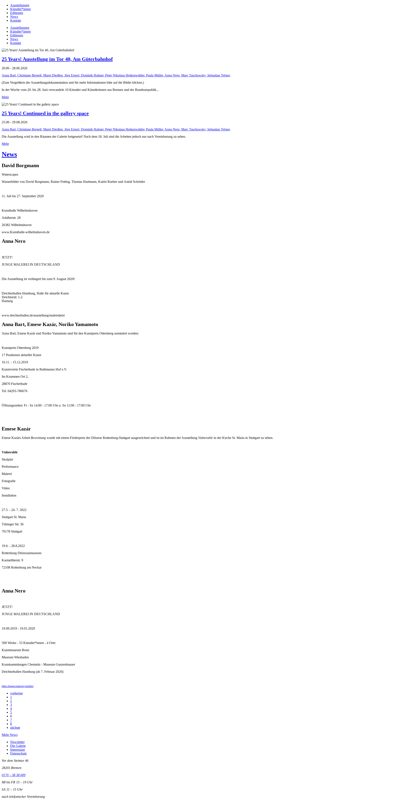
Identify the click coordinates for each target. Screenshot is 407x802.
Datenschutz (18, 753)
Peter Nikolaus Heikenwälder (124, 75)
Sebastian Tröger (218, 75)
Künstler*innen (20, 9)
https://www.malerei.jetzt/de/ (17, 686)
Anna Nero (172, 75)
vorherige (16, 693)
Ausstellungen (19, 5)
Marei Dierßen (52, 75)
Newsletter (17, 742)
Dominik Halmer (91, 75)
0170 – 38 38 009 (13, 775)
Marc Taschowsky (193, 75)
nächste (15, 727)
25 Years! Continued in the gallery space (45, 113)
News (14, 16)
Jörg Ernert (71, 75)
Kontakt (15, 20)
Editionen (16, 13)
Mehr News (10, 735)
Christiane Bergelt (29, 75)
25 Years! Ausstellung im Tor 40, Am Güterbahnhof (57, 59)
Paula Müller (154, 75)
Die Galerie (18, 746)
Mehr (5, 97)
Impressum (17, 749)
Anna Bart (9, 75)
